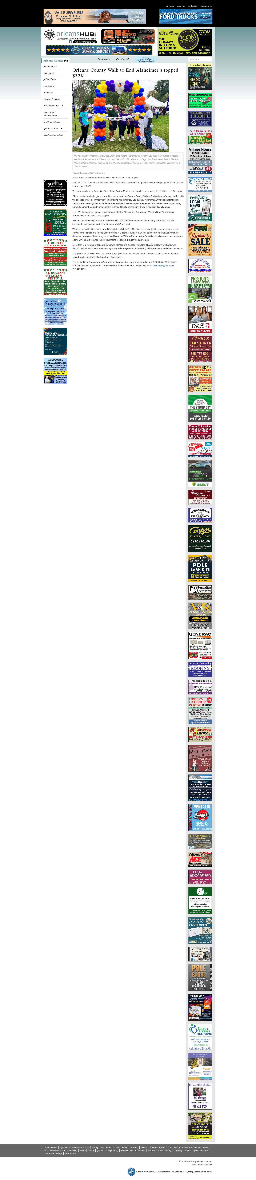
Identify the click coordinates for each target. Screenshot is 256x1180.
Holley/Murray (112, 1150)
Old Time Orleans (51, 1150)
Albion (83, 1150)
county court (49, 85)
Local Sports (70, 1153)
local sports (49, 72)
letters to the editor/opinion (50, 113)
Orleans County (164, 1150)
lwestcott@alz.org (163, 265)
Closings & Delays (52, 98)
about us (181, 6)
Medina (151, 1150)
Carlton (91, 1150)
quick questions (200, 1150)
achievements (50, 1147)
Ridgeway (178, 1150)
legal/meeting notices (53, 134)
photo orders (206, 6)
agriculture (65, 1147)
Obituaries (48, 92)
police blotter (50, 79)
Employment (104, 59)
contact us (192, 6)
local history (174, 1147)
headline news (50, 66)
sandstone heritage (53, 1153)
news (205, 1147)
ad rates (170, 6)
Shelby (188, 1150)
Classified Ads (122, 59)
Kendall (124, 1150)
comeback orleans (81, 1147)
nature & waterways (191, 1147)
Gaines (100, 1150)
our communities (69, 1150)
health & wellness (52, 121)
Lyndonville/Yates (138, 1150)
